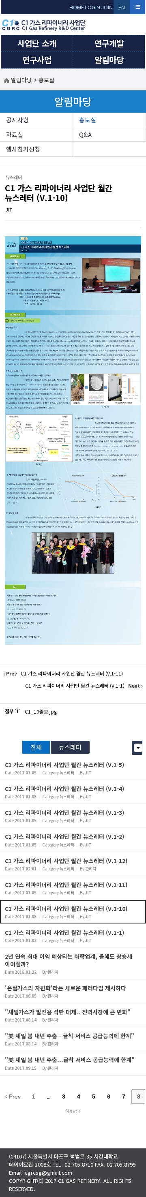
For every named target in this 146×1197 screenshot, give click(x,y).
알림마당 (109, 60)
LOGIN (92, 7)
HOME (76, 7)
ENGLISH (122, 8)
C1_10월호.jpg (41, 711)
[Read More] (73, 768)
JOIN (107, 7)
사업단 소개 (36, 43)
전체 (36, 747)
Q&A (85, 134)
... (48, 1096)
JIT (9, 209)
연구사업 (37, 60)
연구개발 (109, 43)
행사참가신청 (23, 149)
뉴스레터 (70, 747)
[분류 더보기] (138, 748)
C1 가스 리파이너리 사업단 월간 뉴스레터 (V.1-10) (58, 192)
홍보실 (87, 119)
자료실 (14, 134)
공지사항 (17, 119)
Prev (14, 1096)
